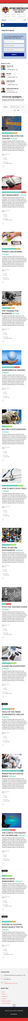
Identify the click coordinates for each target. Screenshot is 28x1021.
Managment (8, 248)
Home (3, 14)
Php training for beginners (10, 312)
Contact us (14, 16)
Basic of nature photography (9, 548)
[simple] (18, 110)
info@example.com (13, 69)
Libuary (6, 133)
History (3, 770)
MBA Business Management (8, 879)
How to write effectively (14, 488)
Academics (19, 14)
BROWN (8, 73)
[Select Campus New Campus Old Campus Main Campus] (14, 49)
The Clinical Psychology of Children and (14, 834)
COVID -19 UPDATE (6, 1003)
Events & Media (7, 16)
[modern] (11, 110)
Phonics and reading (12, 251)
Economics (4, 921)
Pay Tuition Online (6, 1001)
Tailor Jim (9, 66)
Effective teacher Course (14, 607)
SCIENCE (10, 133)
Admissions (13, 14)
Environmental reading (13, 370)
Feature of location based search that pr (12, 925)
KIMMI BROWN (10, 81)
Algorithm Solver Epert (13, 666)
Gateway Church (21, 16)
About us (4, 994)
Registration (5, 996)
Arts (3, 133)
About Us (7, 14)
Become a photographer (14, 429)
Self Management (10, 195)
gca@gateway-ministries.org (11, 983)
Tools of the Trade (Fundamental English (13, 713)
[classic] (14, 110)
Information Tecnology (7, 192)
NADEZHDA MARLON (12, 88)
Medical (8, 367)
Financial (24, 14)
